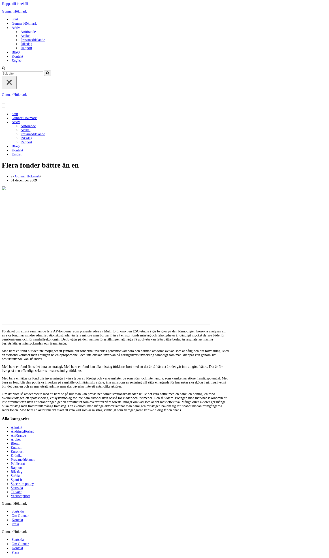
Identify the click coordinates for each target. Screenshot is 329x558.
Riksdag (26, 44)
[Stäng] (9, 82)
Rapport (26, 48)
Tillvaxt (16, 492)
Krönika (16, 455)
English (17, 60)
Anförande (28, 32)
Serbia (15, 476)
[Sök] (3, 68)
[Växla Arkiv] (80, 122)
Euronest (17, 451)
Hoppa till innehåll (15, 4)
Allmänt (16, 427)
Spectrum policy (22, 484)
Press (15, 524)
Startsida (17, 488)
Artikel (25, 36)
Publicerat (18, 463)
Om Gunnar (20, 515)
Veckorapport (20, 496)
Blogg (16, 52)
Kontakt (17, 56)
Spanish (16, 480)
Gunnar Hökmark (24, 23)
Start (15, 19)
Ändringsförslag (22, 431)
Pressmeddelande (33, 40)
